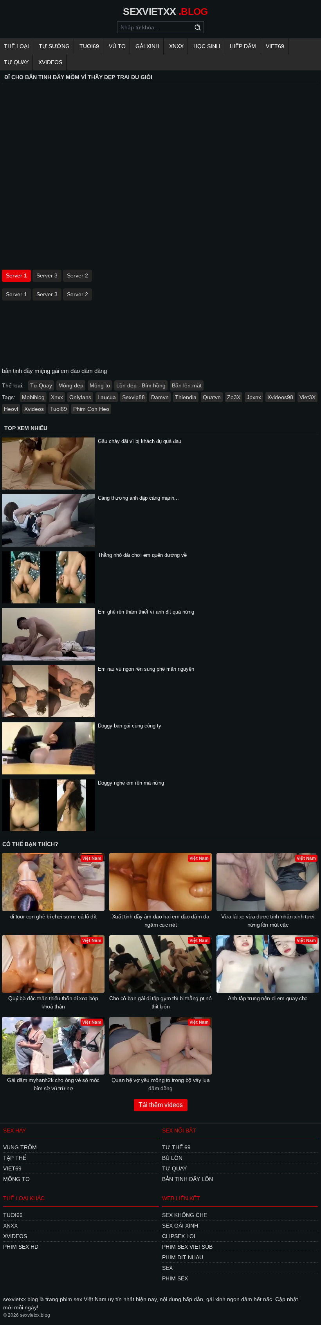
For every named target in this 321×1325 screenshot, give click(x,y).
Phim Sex (175, 1278)
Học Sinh (206, 46)
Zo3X (233, 397)
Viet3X (307, 397)
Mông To (16, 1179)
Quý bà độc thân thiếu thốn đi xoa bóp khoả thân (53, 1002)
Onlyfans (80, 397)
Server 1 (16, 275)
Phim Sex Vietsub (187, 1247)
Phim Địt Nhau (182, 1257)
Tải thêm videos (161, 1105)
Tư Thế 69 (176, 1147)
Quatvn (212, 397)
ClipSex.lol (179, 1236)
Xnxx (176, 46)
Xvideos (50, 62)
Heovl (11, 409)
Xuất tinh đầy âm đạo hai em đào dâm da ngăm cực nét (160, 920)
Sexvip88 (133, 397)
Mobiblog (33, 397)
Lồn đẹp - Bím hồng (141, 385)
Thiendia (186, 397)
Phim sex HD (20, 1247)
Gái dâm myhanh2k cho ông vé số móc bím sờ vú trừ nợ (53, 1084)
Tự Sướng (54, 46)
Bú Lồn (172, 1158)
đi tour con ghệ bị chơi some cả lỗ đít (53, 916)
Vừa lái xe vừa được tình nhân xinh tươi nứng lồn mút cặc (267, 920)
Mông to (100, 385)
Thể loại (16, 46)
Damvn (160, 397)
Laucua (106, 397)
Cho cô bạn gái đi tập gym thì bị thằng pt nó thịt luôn (160, 1002)
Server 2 (77, 275)
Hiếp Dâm (243, 46)
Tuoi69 (89, 46)
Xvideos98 (280, 397)
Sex (167, 1268)
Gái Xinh (147, 46)
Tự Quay (16, 62)
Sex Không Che (184, 1215)
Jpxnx (254, 397)
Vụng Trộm (20, 1147)
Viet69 (275, 46)
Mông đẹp (70, 385)
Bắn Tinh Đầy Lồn (187, 1179)
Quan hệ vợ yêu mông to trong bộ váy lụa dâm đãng (160, 1084)
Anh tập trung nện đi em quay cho (268, 998)
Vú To (117, 46)
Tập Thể (14, 1158)
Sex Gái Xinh (180, 1225)
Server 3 (47, 275)
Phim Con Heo (91, 409)
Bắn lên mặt (187, 385)
